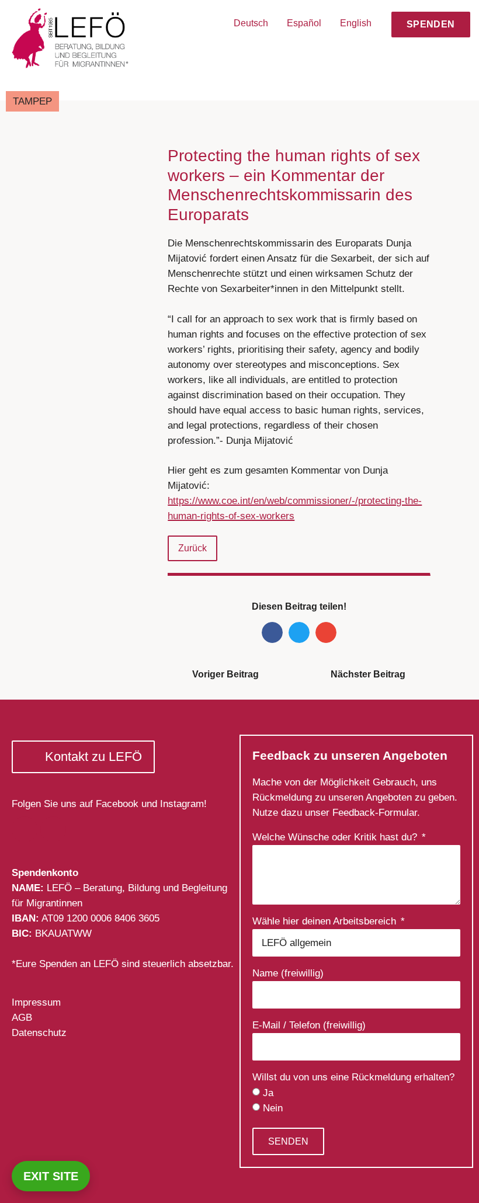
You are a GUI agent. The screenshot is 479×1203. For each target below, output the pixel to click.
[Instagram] (53, 829)
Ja (268, 1092)
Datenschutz (39, 1032)
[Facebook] (24, 829)
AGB (22, 1017)
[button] (451, 54)
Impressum (36, 1002)
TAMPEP (32, 101)
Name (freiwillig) (288, 973)
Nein (273, 1108)
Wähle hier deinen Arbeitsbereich (325, 921)
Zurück (192, 548)
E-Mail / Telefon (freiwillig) (309, 1025)
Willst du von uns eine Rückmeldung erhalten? (353, 1077)
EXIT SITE (50, 1176)
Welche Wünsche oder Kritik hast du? (336, 837)
